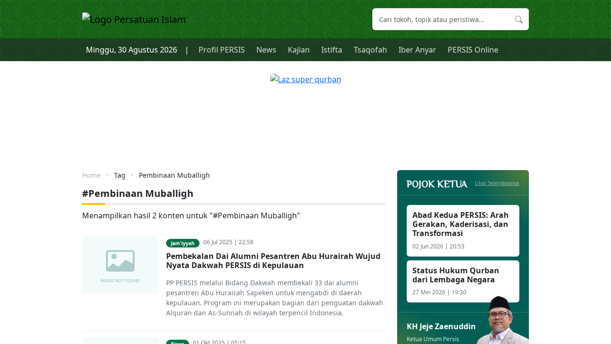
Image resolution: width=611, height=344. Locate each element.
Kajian (299, 49)
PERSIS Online (473, 49)
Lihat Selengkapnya (497, 183)
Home (91, 175)
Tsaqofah (370, 49)
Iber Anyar (417, 49)
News (266, 49)
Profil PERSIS (222, 49)
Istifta (331, 49)
